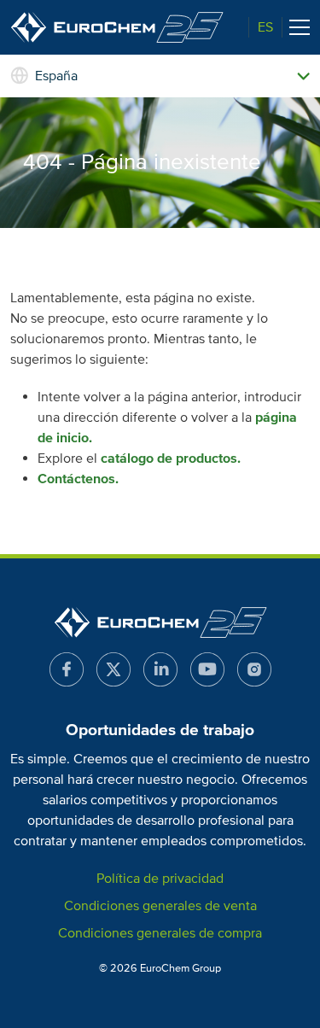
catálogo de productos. (171, 458)
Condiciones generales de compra (160, 933)
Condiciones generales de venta (160, 905)
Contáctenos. (78, 479)
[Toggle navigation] (299, 27)
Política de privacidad (160, 878)
